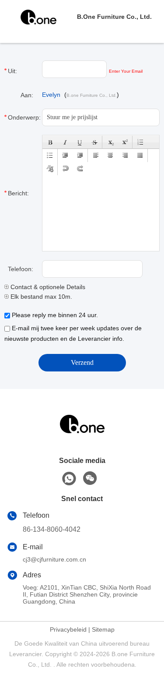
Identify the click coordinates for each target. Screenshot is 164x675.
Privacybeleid (68, 629)
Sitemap (103, 629)
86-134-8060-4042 (51, 529)
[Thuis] (82, 434)
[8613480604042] (69, 479)
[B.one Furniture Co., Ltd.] (38, 16)
